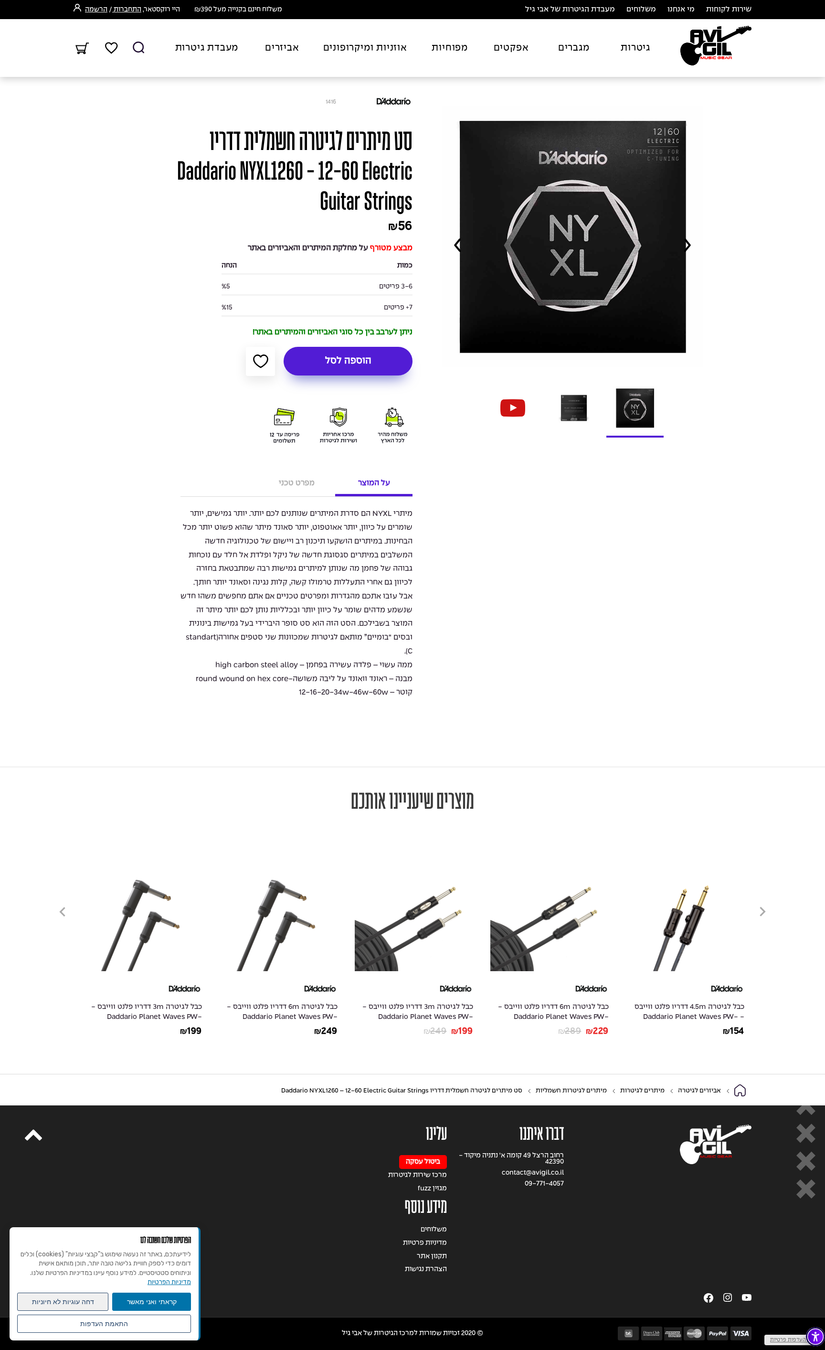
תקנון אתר (432, 1257)
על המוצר (374, 483)
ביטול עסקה (423, 1162)
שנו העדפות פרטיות (792, 1340)
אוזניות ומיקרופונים (365, 48)
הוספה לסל (348, 361)
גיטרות (635, 48)
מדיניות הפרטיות (169, 1282)
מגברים (574, 48)
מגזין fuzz (432, 1189)
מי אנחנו (681, 9)
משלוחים (641, 9)
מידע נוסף (426, 1207)
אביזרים (282, 48)
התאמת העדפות (104, 1324)
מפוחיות (450, 48)
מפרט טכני (297, 483)
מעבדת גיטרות (207, 48)
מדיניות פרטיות (425, 1243)
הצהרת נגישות (426, 1269)
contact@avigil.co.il (533, 1173)
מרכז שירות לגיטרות (417, 1175)
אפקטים (511, 48)
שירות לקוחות (728, 9)
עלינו (436, 1134)
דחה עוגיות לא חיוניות (63, 1302)
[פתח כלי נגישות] (815, 1336)
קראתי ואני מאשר (152, 1302)
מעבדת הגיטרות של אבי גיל (570, 9)
